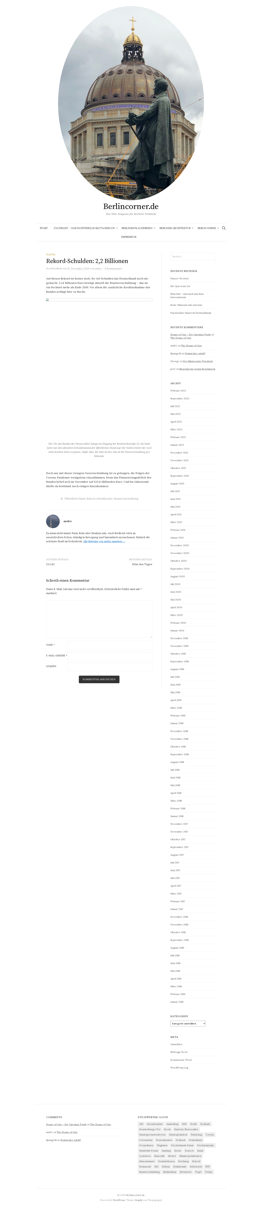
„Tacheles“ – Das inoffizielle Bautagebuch (84, 228)
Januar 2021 (176, 537)
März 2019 (176, 707)
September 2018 (179, 754)
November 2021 (179, 460)
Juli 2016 (175, 955)
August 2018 (177, 762)
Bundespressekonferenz (152, 1134)
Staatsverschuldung (126, 498)
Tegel (198, 1171)
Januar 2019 (177, 723)
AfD (141, 1124)
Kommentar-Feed (180, 1059)
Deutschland (195, 1140)
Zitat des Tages (142, 564)
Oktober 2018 (178, 746)
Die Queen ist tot (180, 286)
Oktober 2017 (178, 839)
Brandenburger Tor (149, 1129)
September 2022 (179, 398)
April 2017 (175, 885)
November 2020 (179, 553)
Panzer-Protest (179, 278)
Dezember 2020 (179, 545)
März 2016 (176, 986)
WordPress (119, 1200)
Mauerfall (159, 1156)
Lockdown (145, 1156)
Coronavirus (145, 1140)
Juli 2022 (175, 406)
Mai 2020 (175, 599)
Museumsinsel (147, 1161)
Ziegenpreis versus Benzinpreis (197, 368)
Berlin (193, 1124)
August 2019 (177, 669)
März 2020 (176, 615)
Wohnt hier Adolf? (195, 353)
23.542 (50, 564)
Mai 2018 (175, 785)
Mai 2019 (175, 692)
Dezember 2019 (179, 638)
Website (51, 666)
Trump (208, 1171)
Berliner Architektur (175, 228)
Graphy (139, 1200)
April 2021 (175, 514)
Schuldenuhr (105, 498)
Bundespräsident (178, 1134)
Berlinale (205, 1124)
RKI (156, 1166)
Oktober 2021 (178, 468)
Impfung (166, 1150)
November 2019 (179, 645)
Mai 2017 (175, 877)
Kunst (200, 1150)
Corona (210, 1134)
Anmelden (176, 1044)
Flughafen (162, 1145)
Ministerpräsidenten (190, 1156)
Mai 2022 (175, 413)
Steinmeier (186, 1171)
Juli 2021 (175, 491)
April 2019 (175, 700)
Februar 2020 (178, 622)
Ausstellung (172, 1124)
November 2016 (179, 924)
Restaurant (145, 1166)
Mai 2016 (175, 970)
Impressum (128, 237)
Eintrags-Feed (178, 1051)
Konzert (189, 1150)
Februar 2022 (178, 437)
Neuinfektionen (166, 1161)
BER (184, 1124)
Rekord (91, 498)
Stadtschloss (169, 1171)
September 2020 (180, 568)
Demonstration (164, 1140)
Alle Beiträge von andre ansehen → (104, 541)
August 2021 (177, 483)
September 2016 (179, 939)
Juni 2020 (175, 591)
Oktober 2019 (178, 653)
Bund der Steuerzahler (186, 1129)
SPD (207, 1166)
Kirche (177, 1150)
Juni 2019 (175, 684)
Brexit (167, 1129)
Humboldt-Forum (148, 1150)
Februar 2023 (178, 390)
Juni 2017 (175, 870)
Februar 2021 (177, 529)
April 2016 (175, 978)
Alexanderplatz (155, 1124)
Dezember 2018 (179, 731)
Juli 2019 (175, 676)
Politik (50, 254)
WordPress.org (179, 1067)
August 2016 (177, 947)
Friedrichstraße (205, 1145)
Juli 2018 (175, 769)
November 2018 (179, 738)
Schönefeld (196, 1166)
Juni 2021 (175, 498)
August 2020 (177, 576)
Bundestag (196, 1134)
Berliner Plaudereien (137, 228)
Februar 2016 (177, 994)
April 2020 (176, 607)
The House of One (180, 337)
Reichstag (183, 1161)
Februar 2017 (177, 901)
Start (44, 228)
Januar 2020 (177, 630)
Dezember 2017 (179, 823)
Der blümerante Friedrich (198, 361)
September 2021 (179, 475)
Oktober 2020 (178, 560)
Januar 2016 (176, 1001)
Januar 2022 (177, 444)
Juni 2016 (175, 963)
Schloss (166, 1166)
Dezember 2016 (179, 916)
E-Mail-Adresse (56, 656)
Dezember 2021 (179, 452)
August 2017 (177, 854)
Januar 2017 (176, 909)
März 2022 (176, 429)
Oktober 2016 (178, 932)
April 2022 (176, 421)
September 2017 (179, 847)
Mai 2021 (175, 506)
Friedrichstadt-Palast (182, 1145)
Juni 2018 (175, 777)
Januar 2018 (176, 816)
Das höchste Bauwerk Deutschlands (190, 312)
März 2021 (176, 522)
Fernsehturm (146, 1145)
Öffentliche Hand (74, 498)
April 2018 (175, 792)
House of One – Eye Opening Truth (190, 334)
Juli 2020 (175, 584)
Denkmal (180, 1140)
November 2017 (179, 831)
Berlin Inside (207, 228)
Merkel (172, 1156)
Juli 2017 (174, 862)
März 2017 (176, 893)
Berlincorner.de (131, 206)
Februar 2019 (177, 715)
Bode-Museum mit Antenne (186, 304)
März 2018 (176, 800)
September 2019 (179, 661)
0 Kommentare (113, 268)
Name (50, 645)
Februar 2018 (177, 808)
